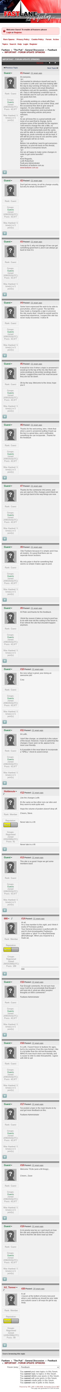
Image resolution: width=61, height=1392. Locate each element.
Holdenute (9, 791)
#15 (22, 982)
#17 (22, 1104)
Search (13, 44)
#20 (23, 1288)
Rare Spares (9, 39)
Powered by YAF (25, 1387)
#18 (22, 1165)
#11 (22, 730)
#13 (22, 857)
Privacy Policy (23, 39)
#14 (23, 918)
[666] (11, 933)
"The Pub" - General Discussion (28, 50)
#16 (22, 1043)
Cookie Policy (37, 39)
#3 (21, 241)
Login (8, 32)
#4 (21, 302)
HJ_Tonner (10, 1287)
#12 (22, 792)
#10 (22, 669)
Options (39, 63)
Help (20, 44)
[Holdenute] (10, 809)
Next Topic (51, 68)
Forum (48, 39)
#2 (21, 180)
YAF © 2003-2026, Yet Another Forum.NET (45, 1387)
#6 (21, 425)
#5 (21, 364)
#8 (21, 547)
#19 (22, 1226)
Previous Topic (12, 68)
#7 (21, 486)
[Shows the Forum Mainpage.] (30, 11)
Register (18, 32)
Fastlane (6, 50)
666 (6, 918)
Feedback (52, 50)
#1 (21, 73)
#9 (21, 608)
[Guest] (10, 88)
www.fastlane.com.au (29, 168)
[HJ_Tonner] (11, 1305)
